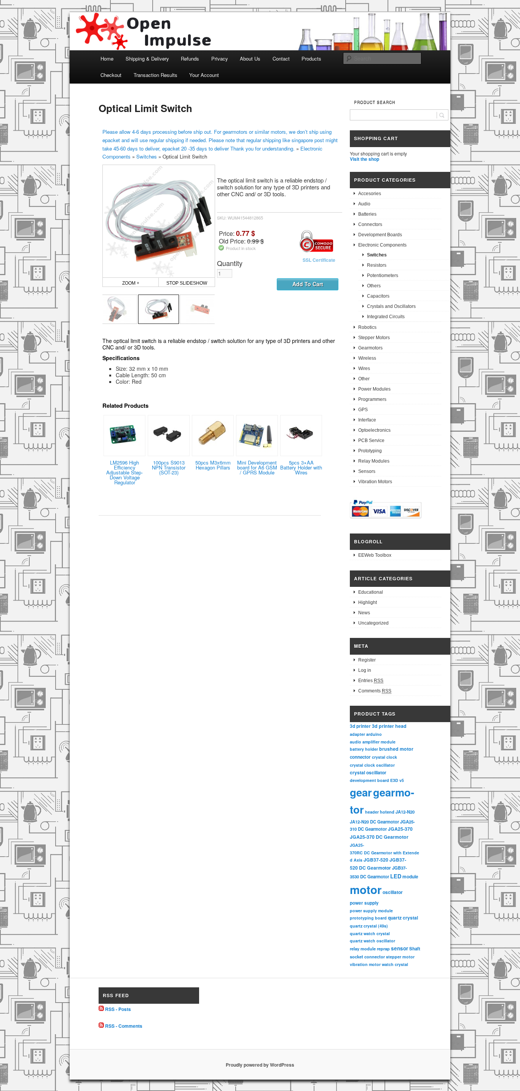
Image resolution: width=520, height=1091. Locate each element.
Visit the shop (364, 158)
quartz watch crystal (370, 933)
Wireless (367, 358)
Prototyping (370, 450)
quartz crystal (403, 917)
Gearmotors (370, 348)
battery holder (364, 749)
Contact (281, 58)
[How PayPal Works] (385, 519)
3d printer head (389, 726)
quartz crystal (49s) (369, 926)
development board (369, 780)
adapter (357, 734)
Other (364, 378)
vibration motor (365, 964)
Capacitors (378, 296)
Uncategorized (373, 623)
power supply (364, 903)
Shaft (414, 948)
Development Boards (380, 234)
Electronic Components (382, 245)
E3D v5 (397, 780)
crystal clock (384, 757)
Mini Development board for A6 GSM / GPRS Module (257, 467)
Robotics (367, 327)
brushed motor (396, 748)
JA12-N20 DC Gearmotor (374, 822)
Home (106, 58)
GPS (363, 409)
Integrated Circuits (386, 316)
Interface (367, 420)
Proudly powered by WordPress (260, 1064)
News (364, 612)
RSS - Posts (118, 1009)
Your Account (204, 75)
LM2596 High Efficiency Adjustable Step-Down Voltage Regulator (124, 472)
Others (374, 285)
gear (361, 792)
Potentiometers (382, 275)
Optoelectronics (374, 430)
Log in (364, 670)
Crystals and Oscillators (391, 306)
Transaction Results (155, 75)
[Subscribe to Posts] (101, 1009)
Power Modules (374, 389)
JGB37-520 (376, 859)
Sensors (366, 471)
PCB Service (371, 440)
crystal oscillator (368, 772)
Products (311, 58)
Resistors (376, 265)
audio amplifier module (373, 742)
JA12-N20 (405, 812)
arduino (374, 734)
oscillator (393, 892)
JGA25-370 (400, 828)
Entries (370, 680)
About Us (250, 58)
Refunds (190, 58)
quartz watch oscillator (372, 941)
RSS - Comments (123, 1025)
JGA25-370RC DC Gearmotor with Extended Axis (384, 852)
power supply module (371, 910)
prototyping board (368, 918)
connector (360, 757)
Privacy (219, 58)
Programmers (372, 399)
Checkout (110, 75)
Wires (364, 368)
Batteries (367, 214)
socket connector (367, 957)
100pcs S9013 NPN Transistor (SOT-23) (168, 467)
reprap (383, 949)
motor (365, 889)
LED (395, 876)
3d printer (360, 726)
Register (367, 660)
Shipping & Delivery (147, 58)
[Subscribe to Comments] (101, 1025)
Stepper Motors (374, 337)
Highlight (367, 602)
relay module (363, 948)
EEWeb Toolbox (374, 555)
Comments (374, 691)
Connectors (370, 224)
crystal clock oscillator (372, 765)
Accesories (369, 193)
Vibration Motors (375, 481)
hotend (387, 812)
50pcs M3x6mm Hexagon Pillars (213, 465)
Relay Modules (373, 461)
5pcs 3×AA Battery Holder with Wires (301, 467)
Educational (370, 592)
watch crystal (395, 964)
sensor (399, 948)
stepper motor (400, 957)
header (372, 812)
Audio (364, 204)
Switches (146, 156)
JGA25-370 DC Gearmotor (379, 836)
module (410, 876)
